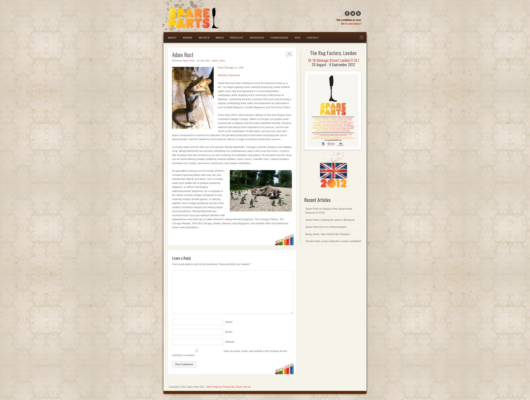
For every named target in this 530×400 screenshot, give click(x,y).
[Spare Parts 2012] (190, 16)
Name (229, 322)
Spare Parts (189, 60)
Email (229, 331)
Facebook (347, 13)
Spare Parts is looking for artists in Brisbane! (330, 220)
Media (220, 37)
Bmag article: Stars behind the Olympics (327, 234)
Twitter (352, 13)
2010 (297, 37)
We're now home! (351, 23)
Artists (204, 37)
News (222, 60)
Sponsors (257, 37)
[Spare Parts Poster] (332, 149)
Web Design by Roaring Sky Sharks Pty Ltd (229, 387)
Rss (358, 13)
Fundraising (279, 37)
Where (187, 37)
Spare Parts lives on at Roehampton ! (326, 227)
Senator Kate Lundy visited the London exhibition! (333, 241)
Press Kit (236, 37)
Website (222, 75)
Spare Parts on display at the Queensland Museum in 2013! (328, 210)
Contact (313, 37)
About (172, 37)
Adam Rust (182, 54)
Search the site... (361, 37)
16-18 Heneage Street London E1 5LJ (333, 60)
